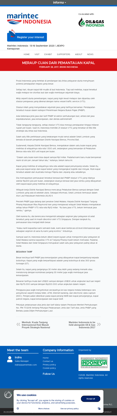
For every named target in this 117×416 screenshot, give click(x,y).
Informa (58, 2)
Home (27, 54)
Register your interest (30, 37)
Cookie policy (49, 368)
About (78, 54)
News (90, 54)
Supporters (63, 54)
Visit (37, 54)
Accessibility (9, 411)
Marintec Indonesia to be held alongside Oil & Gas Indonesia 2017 (82, 325)
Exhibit (48, 54)
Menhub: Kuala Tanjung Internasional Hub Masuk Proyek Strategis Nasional (36, 325)
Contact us (48, 361)
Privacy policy (49, 365)
